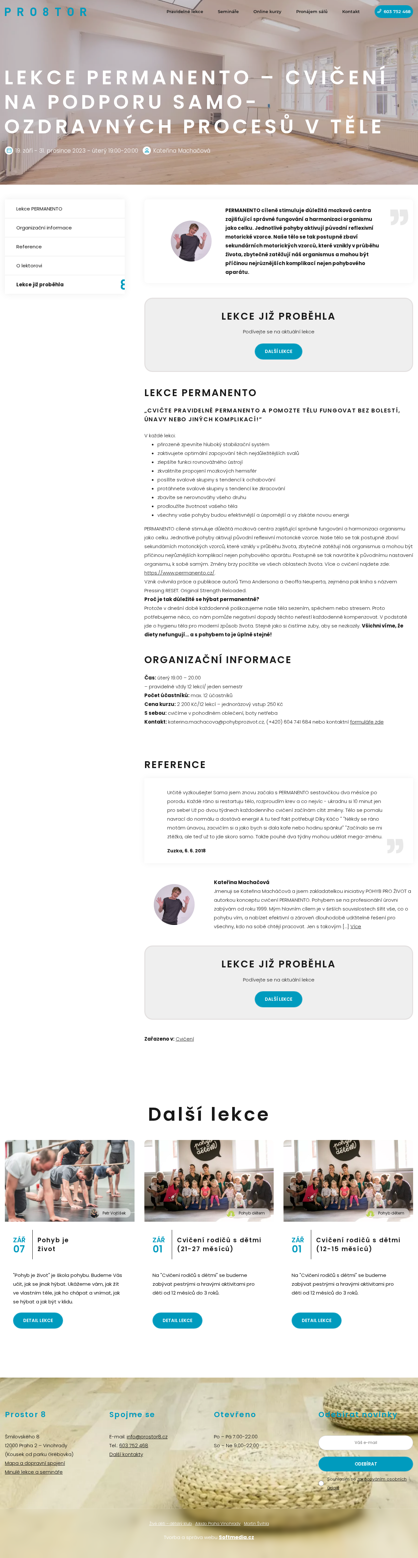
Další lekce (278, 351)
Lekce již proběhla (40, 284)
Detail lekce (38, 1320)
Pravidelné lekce (185, 11)
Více (355, 926)
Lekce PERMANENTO (39, 208)
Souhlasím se (367, 1483)
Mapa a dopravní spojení (35, 1463)
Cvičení (185, 1038)
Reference (29, 246)
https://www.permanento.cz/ (179, 572)
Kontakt (351, 11)
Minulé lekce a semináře (34, 1471)
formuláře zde (367, 721)
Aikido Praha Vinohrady (218, 1523)
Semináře (228, 11)
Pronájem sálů (312, 11)
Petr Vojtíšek (114, 1213)
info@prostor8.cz (147, 1436)
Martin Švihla (256, 1523)
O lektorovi (29, 265)
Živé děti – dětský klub (170, 1523)
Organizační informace (44, 227)
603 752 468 (397, 11)
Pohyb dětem (252, 1213)
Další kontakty (126, 1454)
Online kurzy (267, 11)
